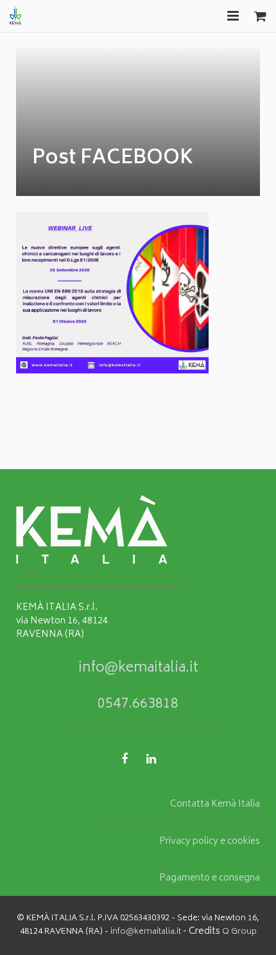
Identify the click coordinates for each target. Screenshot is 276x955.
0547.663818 (138, 704)
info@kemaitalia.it (138, 668)
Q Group (239, 932)
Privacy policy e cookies (209, 842)
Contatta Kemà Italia (215, 805)
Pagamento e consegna (209, 878)
